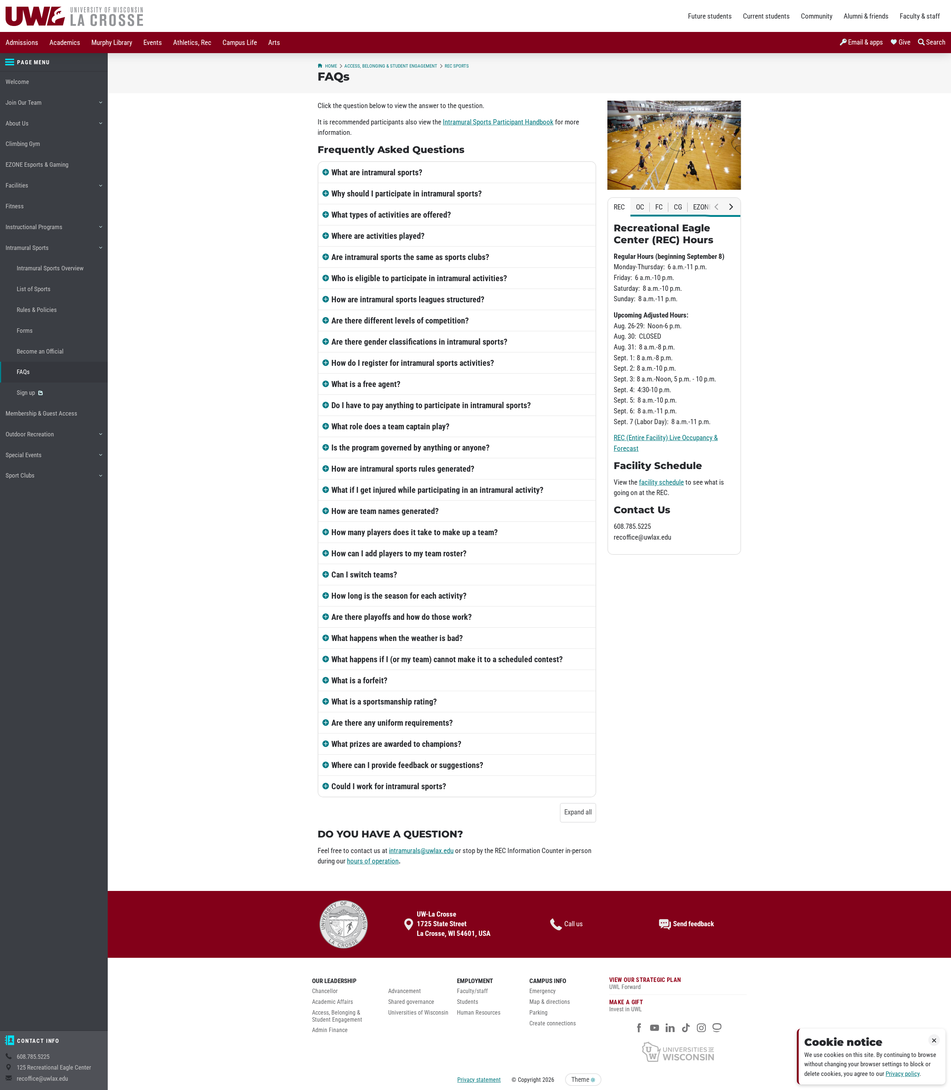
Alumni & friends (866, 16)
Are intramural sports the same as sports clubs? (410, 257)
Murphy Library (111, 43)
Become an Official (40, 351)
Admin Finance (330, 1030)
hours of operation (373, 861)
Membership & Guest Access (41, 413)
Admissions (22, 43)
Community (816, 16)
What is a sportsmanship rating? (384, 701)
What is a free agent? (365, 384)
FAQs (23, 371)
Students (467, 1002)
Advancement (404, 991)
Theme (581, 1079)
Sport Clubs (20, 479)
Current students (766, 16)
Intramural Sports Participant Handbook (498, 122)
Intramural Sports (27, 251)
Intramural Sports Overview (50, 268)
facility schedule (661, 482)
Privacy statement (479, 1079)
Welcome (17, 81)
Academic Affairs (332, 1002)
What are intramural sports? (376, 172)
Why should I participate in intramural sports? (406, 193)
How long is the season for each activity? (399, 596)
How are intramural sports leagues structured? (407, 299)
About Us (17, 127)
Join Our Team (23, 106)
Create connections (552, 1023)
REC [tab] (619, 207)
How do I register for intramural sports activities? (412, 363)
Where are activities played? (378, 236)
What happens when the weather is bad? (397, 638)
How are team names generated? (385, 511)
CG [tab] (678, 207)
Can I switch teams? (364, 574)
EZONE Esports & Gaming (37, 164)
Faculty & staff (920, 16)
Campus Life (240, 43)
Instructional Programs (33, 230)
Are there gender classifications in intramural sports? (419, 341)
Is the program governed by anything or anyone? (410, 447)
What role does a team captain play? (390, 426)
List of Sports (34, 289)
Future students (710, 16)
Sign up (26, 392)
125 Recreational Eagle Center (54, 1067)
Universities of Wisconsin (418, 1012)
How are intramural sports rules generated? (402, 469)
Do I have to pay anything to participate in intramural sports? (431, 405)
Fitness (15, 206)
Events (152, 43)
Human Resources (478, 1012)
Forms (25, 330)
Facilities (16, 189)
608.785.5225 (33, 1056)
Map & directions (549, 1002)
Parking (538, 1012)
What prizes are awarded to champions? (396, 744)
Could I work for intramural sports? (388, 786)
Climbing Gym (23, 143)
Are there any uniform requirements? (392, 723)
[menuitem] (22, 42)
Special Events (23, 458)
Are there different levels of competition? (400, 320)
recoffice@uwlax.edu (42, 1078)
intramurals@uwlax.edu (421, 851)
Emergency (542, 991)
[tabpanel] (674, 385)
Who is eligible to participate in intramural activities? (419, 278)
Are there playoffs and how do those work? (401, 617)
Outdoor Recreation (29, 437)
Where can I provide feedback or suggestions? (407, 765)
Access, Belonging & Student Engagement (390, 66)
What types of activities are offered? (391, 214)
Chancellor (325, 991)
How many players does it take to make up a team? (414, 532)
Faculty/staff (472, 991)
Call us (573, 924)
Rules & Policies (37, 309)
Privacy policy (902, 1073)
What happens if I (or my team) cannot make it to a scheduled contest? (447, 659)
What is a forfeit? (359, 680)
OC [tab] (640, 207)
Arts (274, 43)
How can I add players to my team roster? (399, 553)
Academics (64, 43)
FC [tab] (659, 207)
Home (331, 66)
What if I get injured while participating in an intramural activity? (437, 490)
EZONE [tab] (702, 207)
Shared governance (411, 1002)
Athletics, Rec (192, 43)
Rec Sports (457, 66)
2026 (548, 1079)
